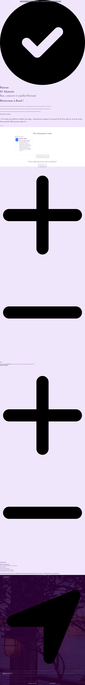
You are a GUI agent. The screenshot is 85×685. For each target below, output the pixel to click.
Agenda (29, 1)
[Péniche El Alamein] (15, 1)
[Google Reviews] (67, 1)
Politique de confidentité (32, 683)
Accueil (23, 1)
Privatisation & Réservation (48, 1)
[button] (24, 152)
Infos (58, 1)
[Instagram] (64, 1)
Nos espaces (36, 1)
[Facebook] (62, 1)
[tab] (42, 266)
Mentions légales (53, 683)
